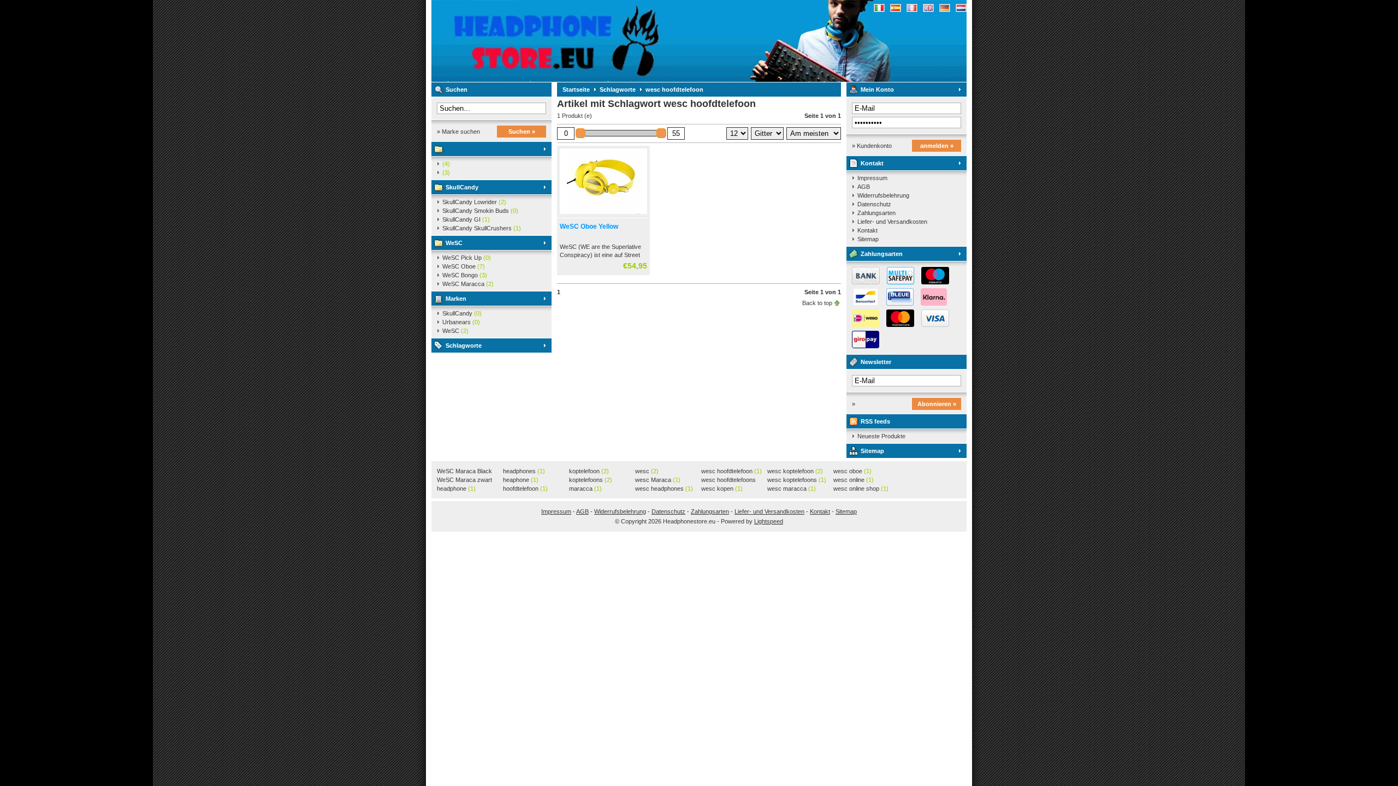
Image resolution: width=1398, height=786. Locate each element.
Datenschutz (874, 204)
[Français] (912, 8)
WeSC (454, 243)
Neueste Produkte (881, 436)
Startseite (576, 89)
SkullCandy (462, 187)
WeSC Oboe (463, 266)
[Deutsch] (944, 8)
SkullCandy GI (466, 219)
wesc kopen (722, 488)
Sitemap (868, 239)
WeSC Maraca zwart (464, 480)
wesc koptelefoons (796, 480)
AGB (863, 186)
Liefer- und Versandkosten (892, 221)
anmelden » (936, 145)
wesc (647, 471)
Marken (456, 298)
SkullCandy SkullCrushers (481, 228)
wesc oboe (852, 471)
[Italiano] (879, 8)
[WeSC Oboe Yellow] (603, 214)
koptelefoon (589, 471)
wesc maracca (791, 488)
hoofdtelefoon (525, 488)
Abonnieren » (936, 404)
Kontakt (872, 163)
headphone (456, 488)
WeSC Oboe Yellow (589, 226)
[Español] (895, 8)
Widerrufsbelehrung (883, 195)
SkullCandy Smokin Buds (480, 210)
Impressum (872, 178)
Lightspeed (768, 521)
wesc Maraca (657, 480)
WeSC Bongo (464, 275)
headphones (524, 471)
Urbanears (461, 322)
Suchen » (521, 131)
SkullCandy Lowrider (474, 202)
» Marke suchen (458, 131)
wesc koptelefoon (795, 471)
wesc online (853, 480)
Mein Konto (877, 89)
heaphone (520, 480)
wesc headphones (664, 488)
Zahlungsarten (876, 213)
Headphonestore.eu (576, 41)
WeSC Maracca (468, 284)
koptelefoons (590, 480)
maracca (585, 488)
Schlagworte (464, 345)
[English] (928, 8)
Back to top (817, 303)
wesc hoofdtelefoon (674, 89)
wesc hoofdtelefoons (728, 480)
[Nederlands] (961, 8)
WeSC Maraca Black (464, 471)
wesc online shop (860, 488)
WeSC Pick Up (466, 257)
